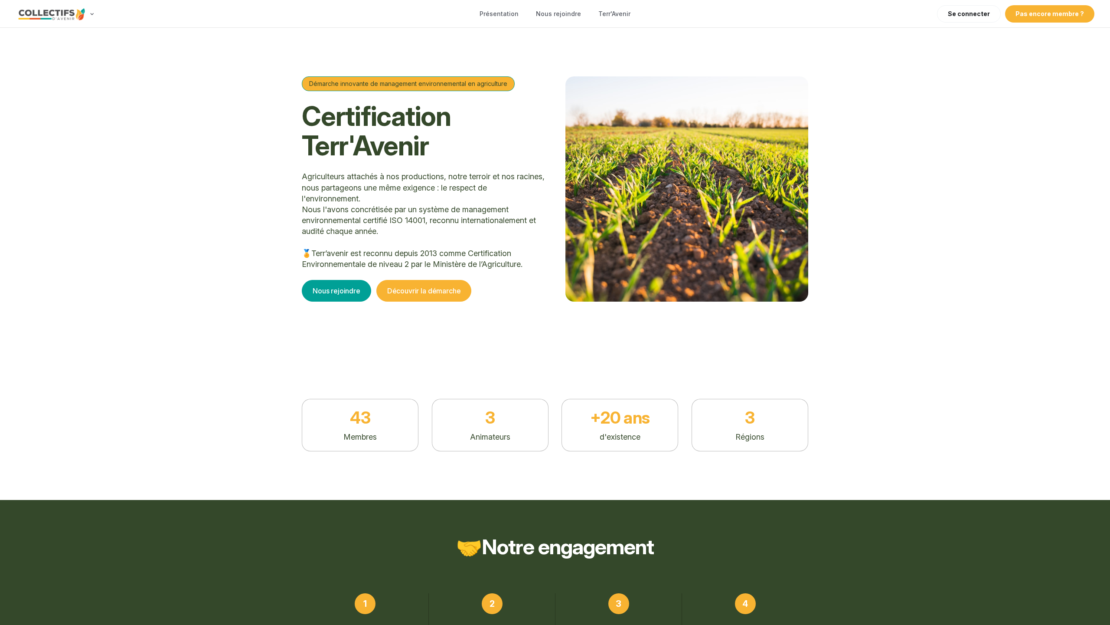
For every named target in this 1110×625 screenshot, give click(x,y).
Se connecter (969, 13)
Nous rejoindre (558, 13)
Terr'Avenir (614, 13)
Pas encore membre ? (1049, 13)
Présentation (499, 13)
